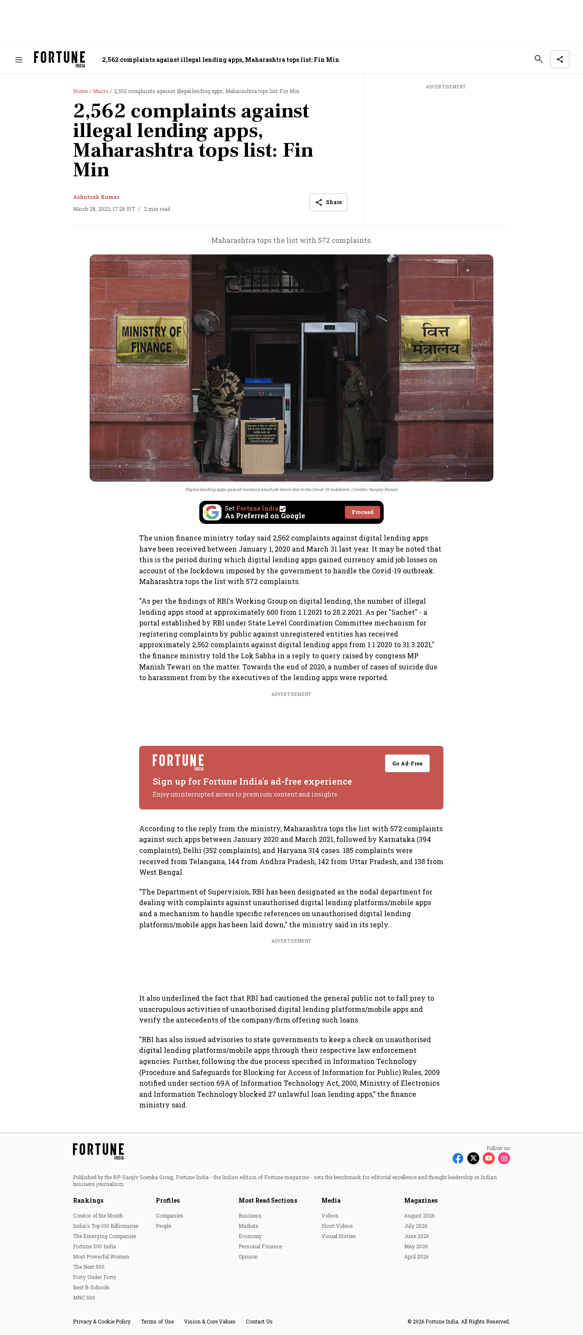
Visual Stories (338, 1236)
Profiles (168, 1200)
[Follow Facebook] (458, 1158)
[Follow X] (473, 1158)
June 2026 (416, 1236)
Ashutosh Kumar (96, 196)
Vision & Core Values (210, 1321)
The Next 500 (89, 1266)
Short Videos (337, 1225)
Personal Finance (260, 1246)
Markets (249, 1225)
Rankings (88, 1200)
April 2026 (416, 1256)
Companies (170, 1215)
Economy (250, 1236)
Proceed (362, 511)
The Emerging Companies (105, 1236)
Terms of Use (157, 1321)
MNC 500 (84, 1297)
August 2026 (419, 1215)
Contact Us (259, 1321)
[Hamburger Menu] (19, 59)
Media (331, 1200)
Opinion (248, 1256)
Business (250, 1215)
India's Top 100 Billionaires (106, 1225)
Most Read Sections (268, 1200)
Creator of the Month (98, 1215)
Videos (329, 1215)
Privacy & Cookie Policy (102, 1321)
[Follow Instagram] (504, 1158)
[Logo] (59, 59)
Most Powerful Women (101, 1256)
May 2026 (416, 1246)
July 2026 (415, 1225)
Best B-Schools (91, 1287)
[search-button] (538, 59)
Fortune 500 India (94, 1246)
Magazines (420, 1200)
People (163, 1225)
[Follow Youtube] (489, 1158)
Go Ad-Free (408, 763)
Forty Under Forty (94, 1277)
